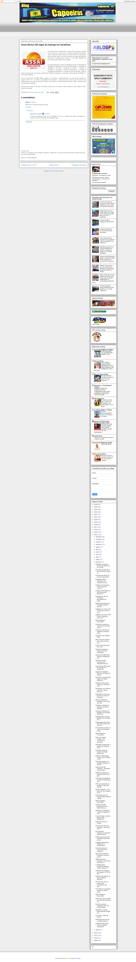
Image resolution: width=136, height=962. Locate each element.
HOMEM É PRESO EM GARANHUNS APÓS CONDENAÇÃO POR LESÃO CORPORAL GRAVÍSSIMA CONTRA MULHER (102, 391)
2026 (96, 504)
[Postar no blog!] (53, 92)
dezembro (99, 537)
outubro (98, 542)
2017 (96, 527)
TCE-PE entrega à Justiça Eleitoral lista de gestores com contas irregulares (107, 288)
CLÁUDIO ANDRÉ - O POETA (103, 410)
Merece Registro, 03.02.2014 (100, 895)
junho (97, 552)
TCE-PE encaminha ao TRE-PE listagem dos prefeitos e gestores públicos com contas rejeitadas (106, 250)
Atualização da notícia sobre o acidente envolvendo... (101, 925)
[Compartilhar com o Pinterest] (58, 92)
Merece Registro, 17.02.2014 (100, 734)
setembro (99, 544)
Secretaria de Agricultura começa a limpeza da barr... (102, 656)
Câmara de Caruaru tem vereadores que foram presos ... (102, 838)
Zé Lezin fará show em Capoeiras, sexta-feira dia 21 (102, 827)
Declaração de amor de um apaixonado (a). (102, 920)
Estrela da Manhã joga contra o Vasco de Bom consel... (102, 757)
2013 (96, 933)
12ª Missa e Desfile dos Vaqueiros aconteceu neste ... (102, 631)
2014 (96, 534)
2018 (96, 524)
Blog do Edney (99, 361)
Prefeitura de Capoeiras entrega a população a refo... (102, 812)
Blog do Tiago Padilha (101, 374)
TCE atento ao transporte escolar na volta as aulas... (102, 890)
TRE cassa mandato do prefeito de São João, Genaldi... (102, 785)
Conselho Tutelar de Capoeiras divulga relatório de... (101, 751)
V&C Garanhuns (99, 398)
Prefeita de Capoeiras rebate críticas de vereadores (101, 651)
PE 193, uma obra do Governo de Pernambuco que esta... (101, 884)
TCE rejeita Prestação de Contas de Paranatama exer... (102, 779)
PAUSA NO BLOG (106, 444)
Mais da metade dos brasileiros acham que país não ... (102, 701)
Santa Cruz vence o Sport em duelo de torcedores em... (103, 900)
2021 (96, 517)
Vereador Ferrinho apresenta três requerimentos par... (102, 662)
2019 (96, 522)
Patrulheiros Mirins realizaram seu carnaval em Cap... (101, 581)
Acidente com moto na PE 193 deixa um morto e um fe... (103, 610)
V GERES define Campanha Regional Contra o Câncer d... (102, 866)
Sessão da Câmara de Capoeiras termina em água (102, 774)
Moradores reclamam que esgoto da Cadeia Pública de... (103, 679)
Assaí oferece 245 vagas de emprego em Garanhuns (102, 667)
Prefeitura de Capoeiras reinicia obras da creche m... (102, 586)
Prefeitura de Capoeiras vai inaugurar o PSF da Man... (102, 872)
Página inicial (54, 165)
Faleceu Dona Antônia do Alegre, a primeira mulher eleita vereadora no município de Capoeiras (107, 259)
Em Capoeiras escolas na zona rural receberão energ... (102, 729)
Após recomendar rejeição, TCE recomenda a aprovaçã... (100, 740)
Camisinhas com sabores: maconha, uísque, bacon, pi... (103, 690)
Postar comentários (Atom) (56, 171)
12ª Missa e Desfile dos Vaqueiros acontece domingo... (102, 707)
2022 (96, 514)
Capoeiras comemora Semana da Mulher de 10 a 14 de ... (102, 565)
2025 (96, 507)
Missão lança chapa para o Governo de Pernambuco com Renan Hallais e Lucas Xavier (107, 403)
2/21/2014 (47, 114)
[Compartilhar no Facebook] (56, 92)
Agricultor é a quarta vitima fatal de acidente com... (102, 911)
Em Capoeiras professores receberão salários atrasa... (102, 833)
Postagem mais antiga (79, 165)
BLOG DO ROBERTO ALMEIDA (103, 350)
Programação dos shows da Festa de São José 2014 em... (102, 723)
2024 (96, 509)
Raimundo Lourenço (36, 114)
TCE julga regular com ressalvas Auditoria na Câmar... (102, 763)
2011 (95, 938)
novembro (99, 539)
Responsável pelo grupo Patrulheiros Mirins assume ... (102, 605)
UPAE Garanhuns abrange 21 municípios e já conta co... (102, 861)
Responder (28, 107)
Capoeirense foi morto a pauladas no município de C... (102, 718)
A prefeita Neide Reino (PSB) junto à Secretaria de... (102, 844)
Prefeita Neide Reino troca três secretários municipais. (106, 230)
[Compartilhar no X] (54, 92)
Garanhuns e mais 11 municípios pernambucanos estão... (101, 599)
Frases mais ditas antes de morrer (102, 646)
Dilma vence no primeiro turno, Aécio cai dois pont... (102, 641)
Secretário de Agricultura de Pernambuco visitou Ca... (102, 571)
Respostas (30, 110)
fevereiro (98, 562)
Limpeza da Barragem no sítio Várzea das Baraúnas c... (102, 592)
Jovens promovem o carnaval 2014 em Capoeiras (101, 849)
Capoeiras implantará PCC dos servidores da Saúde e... (102, 673)
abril (97, 557)
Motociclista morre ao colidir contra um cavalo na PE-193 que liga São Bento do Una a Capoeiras (107, 214)
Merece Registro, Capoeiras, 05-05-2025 (107, 220)
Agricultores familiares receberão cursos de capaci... (102, 855)
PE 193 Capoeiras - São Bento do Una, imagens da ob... (103, 791)
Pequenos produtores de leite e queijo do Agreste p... (102, 877)
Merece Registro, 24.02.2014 (100, 621)
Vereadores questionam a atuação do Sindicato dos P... (103, 746)
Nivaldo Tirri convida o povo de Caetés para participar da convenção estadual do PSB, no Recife (107, 268)
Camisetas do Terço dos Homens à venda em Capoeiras (102, 695)
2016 (96, 529)
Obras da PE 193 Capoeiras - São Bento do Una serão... (102, 768)
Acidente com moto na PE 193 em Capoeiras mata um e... (103, 616)
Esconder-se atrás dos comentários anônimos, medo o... (103, 626)
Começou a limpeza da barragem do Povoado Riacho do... (102, 712)
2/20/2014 (33, 102)
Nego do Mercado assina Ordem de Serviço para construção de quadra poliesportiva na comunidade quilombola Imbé (103, 278)
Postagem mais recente (28, 165)
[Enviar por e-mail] (51, 92)
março (98, 559)
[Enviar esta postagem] (47, 92)
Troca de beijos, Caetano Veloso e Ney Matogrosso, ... (102, 817)
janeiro (98, 929)
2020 (96, 519)
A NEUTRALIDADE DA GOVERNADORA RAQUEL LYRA (107, 353)
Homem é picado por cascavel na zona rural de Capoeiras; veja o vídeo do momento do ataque (107, 204)
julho (97, 549)
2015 (96, 532)
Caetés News (98, 436)
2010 (96, 940)
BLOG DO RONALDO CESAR (103, 442)
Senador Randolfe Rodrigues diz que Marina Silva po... (101, 806)
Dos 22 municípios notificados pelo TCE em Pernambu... (102, 905)
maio (97, 554)
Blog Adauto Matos (100, 454)
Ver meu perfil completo (99, 182)
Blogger (78, 958)
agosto (98, 547)
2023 (96, 512)
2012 (96, 935)
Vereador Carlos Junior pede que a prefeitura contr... (102, 684)
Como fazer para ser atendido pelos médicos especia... (103, 796)
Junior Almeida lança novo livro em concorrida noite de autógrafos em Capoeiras (107, 240)
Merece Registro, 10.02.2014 (100, 801)
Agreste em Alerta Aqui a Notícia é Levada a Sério (102, 422)
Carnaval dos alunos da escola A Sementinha (102, 576)
